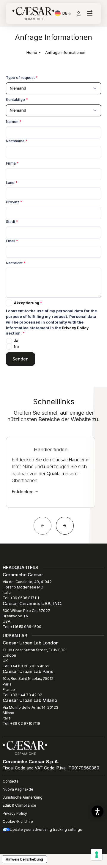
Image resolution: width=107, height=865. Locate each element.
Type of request (22, 77)
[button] (97, 811)
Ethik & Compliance (19, 805)
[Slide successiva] (65, 526)
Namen (13, 121)
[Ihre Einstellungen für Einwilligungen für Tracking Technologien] (96, 854)
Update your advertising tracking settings (46, 829)
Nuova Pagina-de (18, 789)
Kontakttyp (17, 99)
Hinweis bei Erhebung (24, 859)
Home (31, 52)
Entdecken (23, 491)
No (16, 346)
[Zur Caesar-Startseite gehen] (33, 13)
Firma (12, 163)
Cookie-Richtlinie (18, 821)
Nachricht (16, 263)
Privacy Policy (75, 328)
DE (67, 14)
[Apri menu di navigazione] (89, 13)
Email (12, 241)
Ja (16, 340)
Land (12, 182)
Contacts (10, 781)
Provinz (14, 202)
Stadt (12, 221)
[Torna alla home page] (25, 747)
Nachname (17, 141)
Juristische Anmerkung (23, 797)
